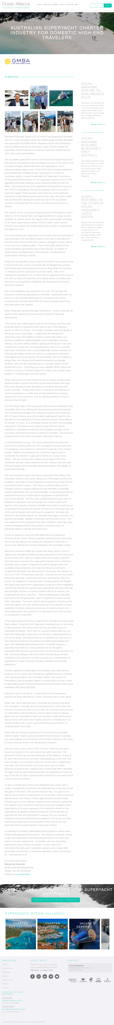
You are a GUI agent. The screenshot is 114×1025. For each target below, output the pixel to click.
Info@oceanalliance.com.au (80, 968)
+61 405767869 (75, 970)
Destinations (47, 4)
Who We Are (69, 4)
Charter (39, 4)
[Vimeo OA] (51, 976)
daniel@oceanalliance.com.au (14, 1009)
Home (4, 964)
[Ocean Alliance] (16, 5)
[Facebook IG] (38, 976)
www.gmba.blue (22, 874)
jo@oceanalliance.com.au (12, 1000)
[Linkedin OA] (45, 976)
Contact (107, 5)
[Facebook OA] (32, 976)
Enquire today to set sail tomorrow (55, 900)
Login (96, 5)
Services (62, 4)
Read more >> (98, 124)
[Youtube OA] (57, 976)
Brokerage (55, 4)
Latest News (38, 960)
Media (76, 4)
